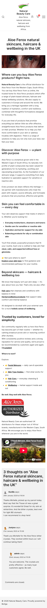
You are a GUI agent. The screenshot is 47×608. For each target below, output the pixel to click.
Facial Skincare (14, 365)
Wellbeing (12, 385)
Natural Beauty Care (23, 12)
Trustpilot (7, 348)
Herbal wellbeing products (13, 297)
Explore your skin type (12, 261)
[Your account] (32, 16)
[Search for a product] (3, 16)
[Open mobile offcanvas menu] (43, 16)
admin (17, 553)
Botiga (4, 604)
